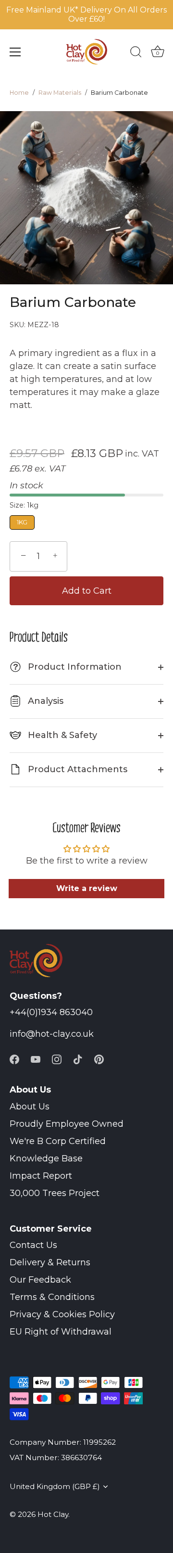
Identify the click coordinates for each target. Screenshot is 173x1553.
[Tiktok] (78, 1058)
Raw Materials (59, 92)
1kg (22, 522)
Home (19, 92)
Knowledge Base (46, 1158)
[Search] (136, 53)
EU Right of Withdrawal (60, 1331)
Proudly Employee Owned (67, 1124)
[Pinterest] (99, 1058)
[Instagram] (57, 1058)
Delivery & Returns (50, 1262)
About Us (29, 1106)
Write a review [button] (86, 888)
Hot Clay (52, 1514)
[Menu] (15, 52)
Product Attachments (76, 769)
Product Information (67, 667)
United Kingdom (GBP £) (55, 1486)
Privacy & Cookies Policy (62, 1314)
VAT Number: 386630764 (56, 1457)
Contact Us (33, 1245)
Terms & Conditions (52, 1297)
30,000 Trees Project (54, 1193)
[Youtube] (35, 1058)
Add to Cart (86, 591)
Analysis (44, 701)
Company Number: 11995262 (63, 1442)
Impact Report (41, 1176)
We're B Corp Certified (58, 1141)
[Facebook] (14, 1058)
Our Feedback (40, 1279)
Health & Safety (61, 735)
